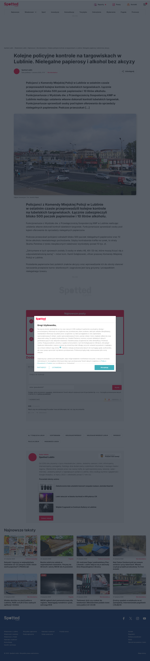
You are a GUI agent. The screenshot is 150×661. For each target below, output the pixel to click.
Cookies (49, 363)
